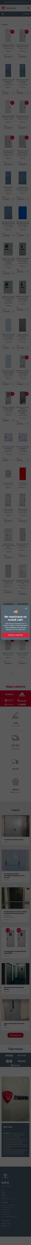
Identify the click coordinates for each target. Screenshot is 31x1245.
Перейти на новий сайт (15, 635)
